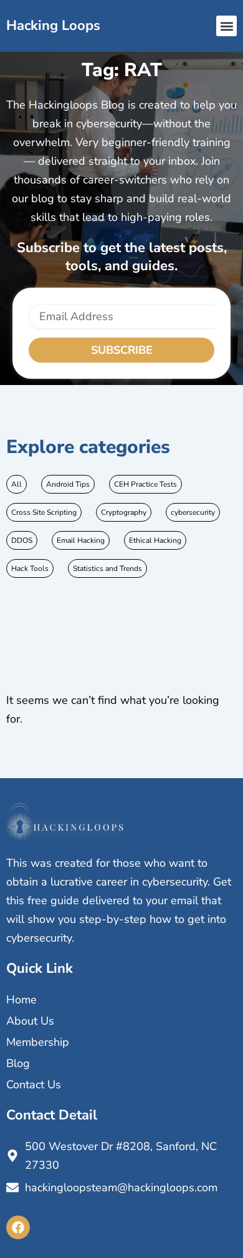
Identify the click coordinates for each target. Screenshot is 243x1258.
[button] (226, 26)
